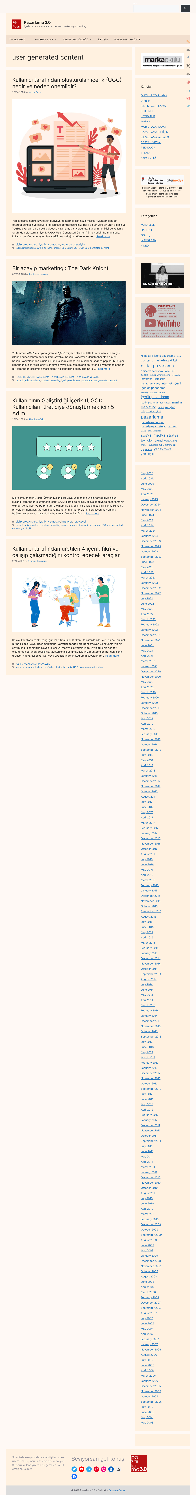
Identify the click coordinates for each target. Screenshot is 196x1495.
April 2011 (147, 1161)
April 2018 (147, 765)
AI (142, 356)
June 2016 (147, 864)
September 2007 (151, 1307)
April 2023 (147, 572)
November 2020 (151, 676)
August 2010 (148, 1193)
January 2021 (149, 666)
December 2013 (150, 1020)
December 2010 (150, 1177)
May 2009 (147, 1250)
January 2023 (149, 582)
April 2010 (147, 1208)
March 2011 (148, 1167)
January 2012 (149, 1120)
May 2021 (147, 650)
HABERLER (21, 377)
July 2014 (147, 984)
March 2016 (148, 880)
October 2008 (149, 1271)
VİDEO (145, 245)
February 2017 (149, 827)
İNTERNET (66, 521)
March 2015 (148, 942)
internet (167, 383)
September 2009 (151, 1234)
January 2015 (149, 953)
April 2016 (147, 874)
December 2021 (150, 635)
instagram (159, 378)
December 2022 (151, 588)
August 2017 (148, 796)
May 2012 (147, 1104)
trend (159, 440)
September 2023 (151, 556)
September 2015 (151, 911)
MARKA (145, 121)
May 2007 (147, 1328)
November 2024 (151, 509)
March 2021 (148, 661)
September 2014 (151, 974)
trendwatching (170, 441)
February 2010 (150, 1219)
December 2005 (151, 1386)
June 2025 (147, 483)
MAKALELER (44, 663)
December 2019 (150, 708)
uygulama (146, 449)
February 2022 (150, 624)
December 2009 (151, 1224)
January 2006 (149, 1380)
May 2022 (147, 608)
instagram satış (150, 383)
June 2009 (147, 1245)
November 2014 (151, 963)
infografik (176, 375)
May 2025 (147, 488)
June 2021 (147, 645)
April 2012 (147, 1109)
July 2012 (147, 1094)
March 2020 (148, 692)
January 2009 (149, 1255)
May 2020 (147, 681)
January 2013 (149, 1067)
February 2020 (150, 697)
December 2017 (150, 781)
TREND (145, 152)
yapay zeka (163, 449)
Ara (135, 3)
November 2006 (151, 1349)
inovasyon (146, 378)
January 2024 (149, 535)
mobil (161, 407)
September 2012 (151, 1088)
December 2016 (150, 838)
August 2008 (149, 1276)
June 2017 (147, 807)
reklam (172, 426)
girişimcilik (169, 371)
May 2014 (147, 994)
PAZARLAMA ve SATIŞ (87, 377)
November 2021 (150, 640)
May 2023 (147, 567)
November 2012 (150, 1078)
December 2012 (150, 1073)
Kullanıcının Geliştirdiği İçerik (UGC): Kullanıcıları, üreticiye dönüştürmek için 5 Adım (63, 407)
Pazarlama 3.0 (37, 22)
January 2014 (149, 1015)
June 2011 (147, 1151)
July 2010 (147, 1198)
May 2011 (147, 1156)
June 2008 (147, 1281)
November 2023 (151, 546)
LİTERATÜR (148, 116)
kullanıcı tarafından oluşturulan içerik (34, 248)
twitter (144, 445)
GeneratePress (117, 1490)
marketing (148, 407)
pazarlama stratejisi (153, 426)
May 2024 (147, 520)
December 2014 (150, 958)
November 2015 (150, 901)
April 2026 (147, 478)
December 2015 (150, 895)
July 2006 (147, 1360)
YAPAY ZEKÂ (149, 158)
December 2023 (151, 541)
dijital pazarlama (157, 365)
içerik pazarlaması (70, 380)
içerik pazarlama (155, 397)
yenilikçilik (26, 528)
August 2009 (149, 1240)
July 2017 (147, 801)
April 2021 (147, 655)
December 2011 (150, 1125)
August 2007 (149, 1313)
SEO (150, 430)
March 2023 (148, 577)
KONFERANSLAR (44, 39)
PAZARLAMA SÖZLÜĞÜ (75, 39)
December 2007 (151, 1302)
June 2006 (147, 1365)
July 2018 (147, 754)
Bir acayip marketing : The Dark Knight (60, 268)
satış (143, 430)
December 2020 (151, 671)
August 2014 (148, 979)
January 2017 (149, 833)
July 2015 (147, 921)
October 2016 (149, 848)
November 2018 (150, 739)
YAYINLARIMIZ (17, 39)
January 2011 (149, 1172)
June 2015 (147, 927)
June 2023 (147, 561)
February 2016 (150, 885)
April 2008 (147, 1287)
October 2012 (149, 1083)
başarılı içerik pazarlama (28, 380)
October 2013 (149, 1031)
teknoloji (147, 440)
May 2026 (147, 473)
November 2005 (151, 1391)
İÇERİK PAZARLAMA (49, 244)
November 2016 (151, 843)
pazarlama (86, 380)
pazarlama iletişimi (152, 422)
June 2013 (147, 1047)
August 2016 (148, 854)
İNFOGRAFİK (148, 240)
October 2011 (149, 1135)
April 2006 (147, 1370)
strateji (172, 435)
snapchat (157, 431)
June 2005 (147, 1412)
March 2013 (148, 1057)
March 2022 (148, 619)
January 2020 (149, 702)
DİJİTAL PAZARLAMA (27, 244)
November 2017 (150, 786)
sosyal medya (153, 435)
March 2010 (148, 1213)
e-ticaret (146, 371)
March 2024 (148, 530)
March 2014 (148, 1005)
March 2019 (148, 728)
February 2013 (150, 1062)
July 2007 (147, 1318)
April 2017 (147, 817)
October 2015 (149, 906)
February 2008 (150, 1297)
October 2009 (149, 1229)
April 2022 (147, 614)
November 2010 (151, 1182)
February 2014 (150, 1010)
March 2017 (148, 822)
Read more (103, 236)
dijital (173, 360)
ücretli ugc (72, 248)
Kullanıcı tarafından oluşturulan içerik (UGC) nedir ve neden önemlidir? (67, 83)
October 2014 (149, 968)
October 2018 (149, 744)
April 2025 (147, 494)
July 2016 (147, 859)
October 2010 (149, 1187)
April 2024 (147, 525)
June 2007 (147, 1323)
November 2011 (150, 1130)
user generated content (97, 248)
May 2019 (147, 718)
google (144, 374)
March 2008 (148, 1292)
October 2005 (149, 1396)
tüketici (153, 444)
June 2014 (147, 989)
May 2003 (147, 1422)
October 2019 (149, 713)
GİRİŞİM (145, 100)
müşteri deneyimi (79, 525)
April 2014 (147, 1000)
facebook (157, 371)
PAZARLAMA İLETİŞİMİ (73, 244)
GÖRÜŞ (145, 235)
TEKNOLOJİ (80, 521)
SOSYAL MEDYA (151, 142)
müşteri (65, 525)
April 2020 (147, 687)
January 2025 (149, 499)
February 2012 (149, 1114)
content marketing (50, 380)
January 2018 (149, 775)
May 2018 (147, 760)
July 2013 (147, 1041)
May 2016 (147, 869)
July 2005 (147, 1406)
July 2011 (146, 1146)
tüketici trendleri (167, 445)
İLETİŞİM (103, 39)
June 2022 (147, 603)
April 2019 (147, 723)
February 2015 (149, 947)
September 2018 (151, 749)
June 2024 (147, 515)
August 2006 (149, 1354)
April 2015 (147, 937)
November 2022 (151, 593)
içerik (178, 383)
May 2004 (147, 1417)
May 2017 (147, 812)
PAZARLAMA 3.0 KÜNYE (127, 39)
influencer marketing (160, 375)
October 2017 (149, 791)
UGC (81, 248)
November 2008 (151, 1266)
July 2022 (147, 598)
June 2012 (147, 1099)
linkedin (167, 403)
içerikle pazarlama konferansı (153, 392)
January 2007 (149, 1344)
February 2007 (150, 1339)
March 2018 (148, 770)
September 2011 (151, 1140)
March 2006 (148, 1375)
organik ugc (60, 248)
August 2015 (148, 916)
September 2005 (151, 1401)
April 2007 (147, 1333)
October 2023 (149, 551)
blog (179, 356)
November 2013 (151, 1026)
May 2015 (147, 932)
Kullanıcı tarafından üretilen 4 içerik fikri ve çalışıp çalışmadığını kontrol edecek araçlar (66, 551)
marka (177, 402)
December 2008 (151, 1260)
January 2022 (149, 629)
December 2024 (151, 504)
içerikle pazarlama (153, 388)
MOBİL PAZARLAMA (153, 126)
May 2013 (147, 1052)
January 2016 (149, 890)
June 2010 (147, 1203)
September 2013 (151, 1036)
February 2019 (150, 734)
